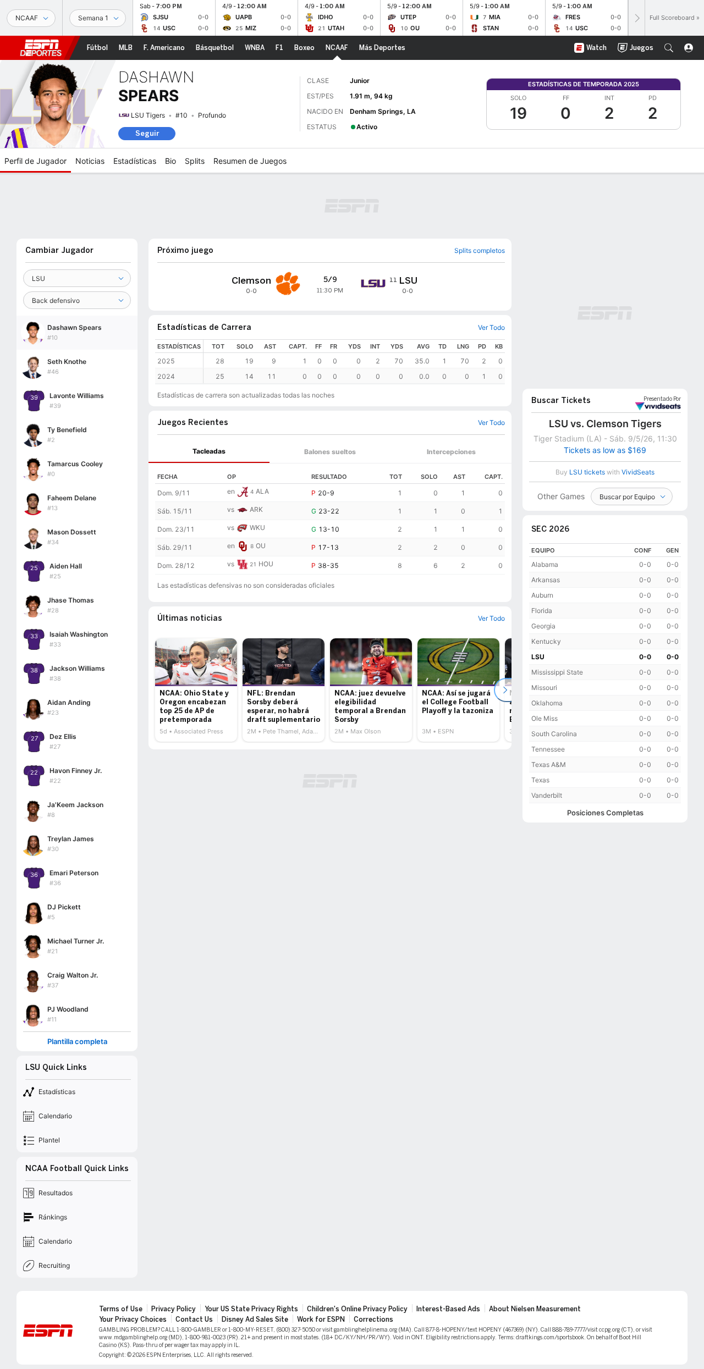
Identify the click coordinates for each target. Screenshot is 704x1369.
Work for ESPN (321, 1319)
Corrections (373, 1319)
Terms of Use (120, 1309)
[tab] (209, 451)
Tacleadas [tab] (209, 451)
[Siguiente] (636, 18)
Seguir (147, 133)
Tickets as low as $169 (605, 450)
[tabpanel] (330, 519)
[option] (196, 690)
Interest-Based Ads (448, 1309)
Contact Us (194, 1319)
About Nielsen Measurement (535, 1309)
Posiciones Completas (605, 813)
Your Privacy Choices (133, 1319)
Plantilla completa (77, 1041)
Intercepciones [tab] (451, 452)
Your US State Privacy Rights (251, 1309)
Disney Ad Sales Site (255, 1319)
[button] (668, 47)
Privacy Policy (173, 1309)
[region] (354, 361)
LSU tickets (587, 472)
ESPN (41, 48)
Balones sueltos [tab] (330, 452)
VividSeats (662, 399)
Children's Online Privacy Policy (357, 1309)
